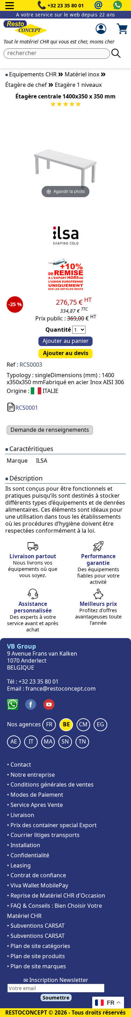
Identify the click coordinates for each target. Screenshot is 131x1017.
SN (65, 741)
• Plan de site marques (36, 966)
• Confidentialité (28, 855)
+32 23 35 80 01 (66, 5)
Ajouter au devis (65, 353)
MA (48, 741)
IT (31, 741)
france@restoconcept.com (61, 688)
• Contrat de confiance (36, 875)
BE (66, 724)
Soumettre (56, 997)
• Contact (19, 764)
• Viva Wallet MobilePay (37, 885)
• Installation (23, 845)
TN (82, 741)
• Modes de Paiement (35, 794)
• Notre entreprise (31, 775)
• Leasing (19, 865)
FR (49, 724)
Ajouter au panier (66, 341)
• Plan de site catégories (38, 946)
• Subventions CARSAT (36, 925)
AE (13, 741)
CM (83, 724)
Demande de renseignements (49, 430)
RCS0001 (26, 407)
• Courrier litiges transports (43, 835)
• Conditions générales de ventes (50, 784)
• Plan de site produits (36, 956)
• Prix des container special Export (52, 825)
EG (100, 724)
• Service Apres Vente (35, 805)
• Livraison (20, 815)
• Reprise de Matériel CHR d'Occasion (56, 895)
